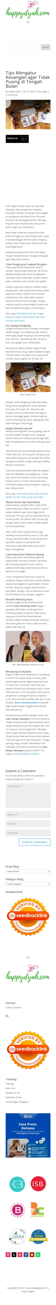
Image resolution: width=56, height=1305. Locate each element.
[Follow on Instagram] (8, 1254)
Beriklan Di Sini (13, 1092)
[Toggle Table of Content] (22, 138)
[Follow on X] (14, 1254)
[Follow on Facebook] (26, 1254)
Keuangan (42, 91)
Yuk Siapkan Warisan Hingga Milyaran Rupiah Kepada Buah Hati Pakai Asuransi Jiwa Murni (25, 317)
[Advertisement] (28, 174)
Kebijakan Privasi (14, 1097)
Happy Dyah (14, 91)
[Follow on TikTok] (20, 1254)
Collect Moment (13, 1007)
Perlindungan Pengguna (17, 1101)
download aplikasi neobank (26, 753)
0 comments (12, 94)
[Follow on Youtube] (32, 1254)
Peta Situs (10, 1088)
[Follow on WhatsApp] (38, 1254)
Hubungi (10, 1083)
